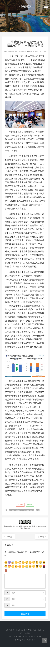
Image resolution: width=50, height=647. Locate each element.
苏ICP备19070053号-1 (25, 640)
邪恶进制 (25, 6)
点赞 (21, 505)
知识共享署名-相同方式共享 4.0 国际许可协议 (29, 527)
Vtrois (37, 636)
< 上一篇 (8, 536)
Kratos (20, 636)
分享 (30, 505)
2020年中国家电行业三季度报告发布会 (21, 510)
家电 (37, 510)
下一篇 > (42, 536)
